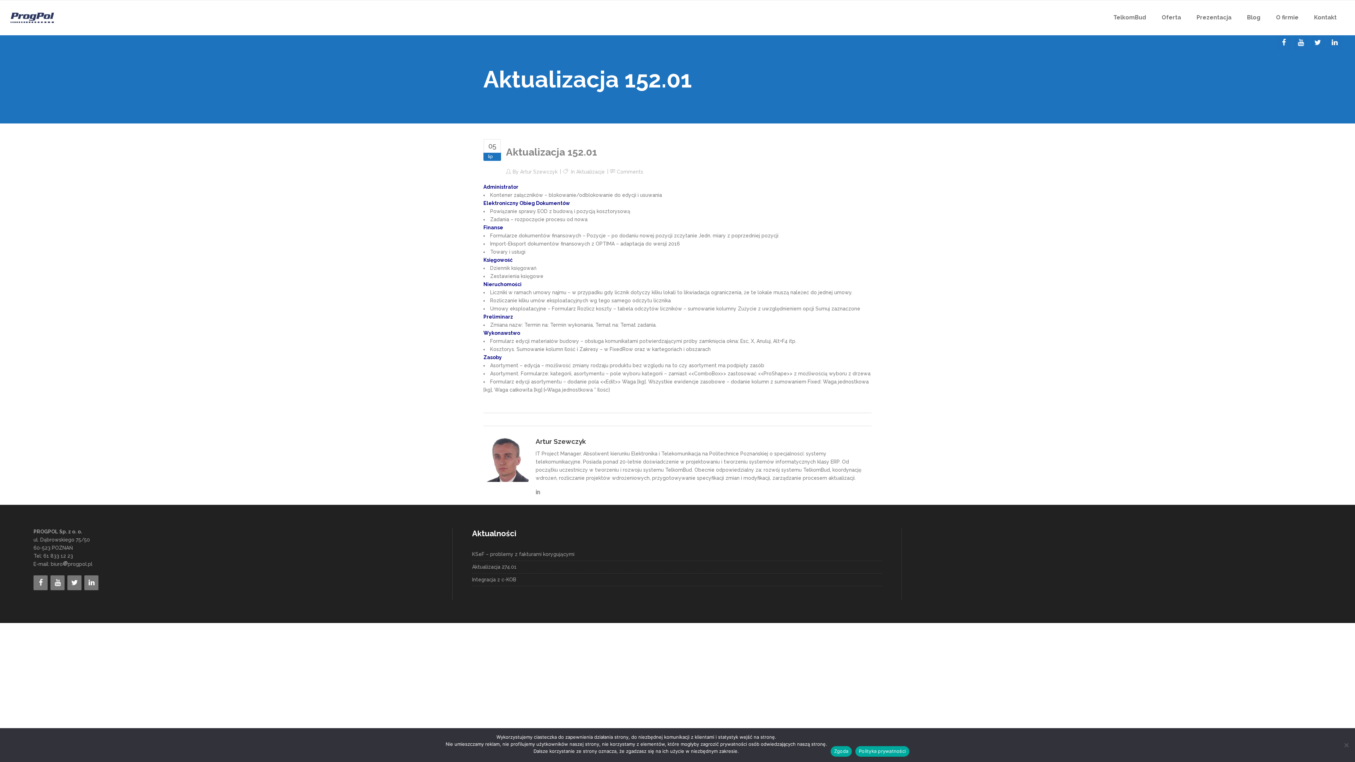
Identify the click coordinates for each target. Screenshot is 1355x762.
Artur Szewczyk (539, 172)
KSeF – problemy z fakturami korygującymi (523, 554)
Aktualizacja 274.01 (494, 567)
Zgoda (841, 751)
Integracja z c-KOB (494, 579)
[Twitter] (1318, 42)
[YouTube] (1301, 42)
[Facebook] (1284, 42)
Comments (630, 172)
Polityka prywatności (882, 751)
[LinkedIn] (1334, 42)
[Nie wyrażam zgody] (1346, 745)
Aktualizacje (590, 172)
